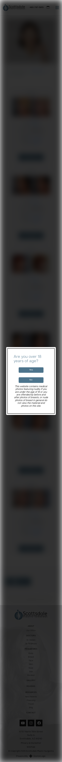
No (30, 380)
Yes (31, 370)
